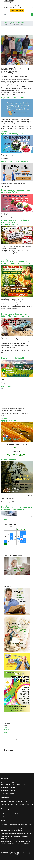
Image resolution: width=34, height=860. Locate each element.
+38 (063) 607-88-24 (22, 4)
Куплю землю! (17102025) (12, 358)
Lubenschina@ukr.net (16, 6)
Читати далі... (5, 131)
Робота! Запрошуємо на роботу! (15, 161)
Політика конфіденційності (25, 854)
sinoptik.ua (20, 739)
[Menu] (4, 18)
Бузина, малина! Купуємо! (12, 133)
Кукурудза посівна (9, 420)
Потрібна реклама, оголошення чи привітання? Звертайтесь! (16, 508)
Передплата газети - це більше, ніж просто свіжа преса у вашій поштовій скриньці (15, 222)
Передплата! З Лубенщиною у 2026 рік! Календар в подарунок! (15, 315)
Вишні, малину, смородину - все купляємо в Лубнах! (15, 191)
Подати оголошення (17, 10)
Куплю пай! (6, 386)
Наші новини (4, 76)
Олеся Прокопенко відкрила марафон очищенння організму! (15, 262)
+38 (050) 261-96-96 (11, 4)
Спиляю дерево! (8, 459)
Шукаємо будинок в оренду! (13, 97)
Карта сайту (13, 854)
